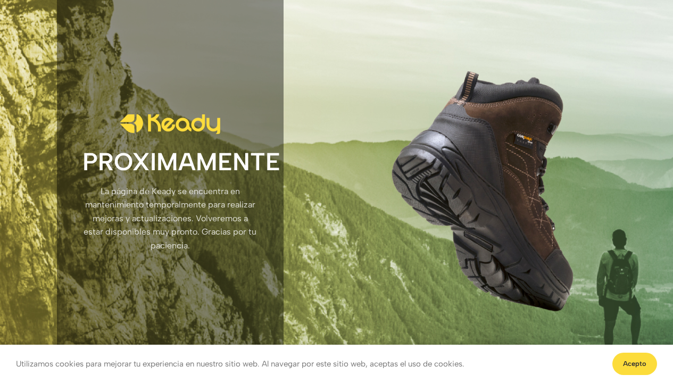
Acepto (634, 364)
